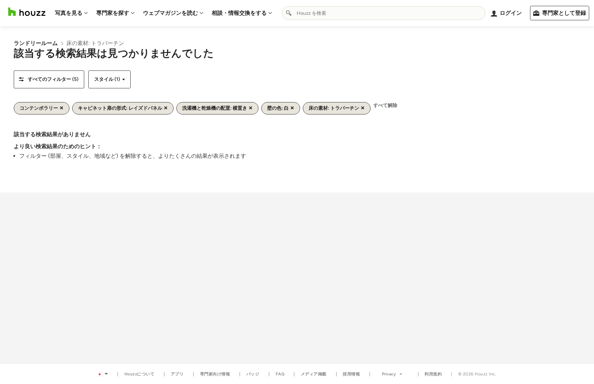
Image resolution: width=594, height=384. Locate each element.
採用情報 (351, 374)
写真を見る (68, 13)
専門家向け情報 (215, 374)
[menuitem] (71, 13)
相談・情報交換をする (239, 13)
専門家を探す (112, 13)
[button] (49, 79)
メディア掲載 (314, 374)
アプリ (177, 374)
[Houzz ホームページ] (27, 12)
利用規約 (433, 374)
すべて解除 (385, 105)
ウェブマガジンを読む (170, 13)
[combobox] (383, 13)
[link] (36, 43)
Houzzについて (139, 374)
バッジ (253, 374)
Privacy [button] (389, 374)
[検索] (289, 13)
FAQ (280, 374)
